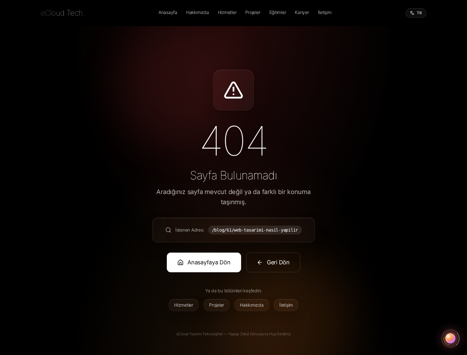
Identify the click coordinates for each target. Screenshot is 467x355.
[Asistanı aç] (450, 338)
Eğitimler (277, 12)
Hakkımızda (197, 12)
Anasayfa (168, 12)
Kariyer (302, 12)
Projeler (252, 12)
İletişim (325, 12)
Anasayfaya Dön (209, 262)
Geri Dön (278, 262)
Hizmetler (227, 12)
